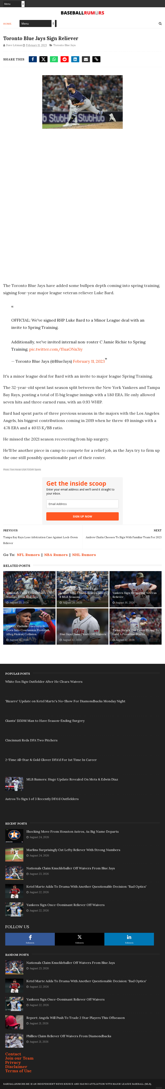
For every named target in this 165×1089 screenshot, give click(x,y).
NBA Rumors (56, 554)
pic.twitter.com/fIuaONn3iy (56, 349)
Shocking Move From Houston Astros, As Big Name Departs (72, 831)
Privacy (13, 1062)
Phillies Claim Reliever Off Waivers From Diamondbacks (68, 1036)
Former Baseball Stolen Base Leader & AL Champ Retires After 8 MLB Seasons (82, 593)
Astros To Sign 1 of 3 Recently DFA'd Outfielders (42, 799)
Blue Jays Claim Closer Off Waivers (83, 634)
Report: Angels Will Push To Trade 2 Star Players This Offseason (75, 1018)
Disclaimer (16, 1066)
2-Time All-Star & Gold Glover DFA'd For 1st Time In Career (51, 760)
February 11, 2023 (89, 361)
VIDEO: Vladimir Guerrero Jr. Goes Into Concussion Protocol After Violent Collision (27, 630)
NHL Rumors (84, 554)
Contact (13, 1053)
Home (7, 23)
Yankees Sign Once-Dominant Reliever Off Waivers (65, 905)
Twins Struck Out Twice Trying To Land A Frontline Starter (135, 632)
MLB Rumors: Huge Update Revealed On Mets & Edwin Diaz (72, 779)
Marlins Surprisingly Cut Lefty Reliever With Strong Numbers (73, 850)
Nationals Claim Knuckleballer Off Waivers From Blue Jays (28, 595)
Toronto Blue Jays (64, 45)
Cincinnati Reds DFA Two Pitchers (31, 740)
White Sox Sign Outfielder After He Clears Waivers (43, 682)
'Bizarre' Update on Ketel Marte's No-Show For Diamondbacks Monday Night (65, 701)
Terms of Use (18, 1070)
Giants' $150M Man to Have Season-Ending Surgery (45, 721)
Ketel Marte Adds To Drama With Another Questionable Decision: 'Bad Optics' (86, 886)
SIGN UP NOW (82, 516)
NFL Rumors (28, 554)
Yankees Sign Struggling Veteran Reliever (134, 595)
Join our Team (19, 1058)
